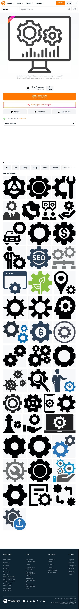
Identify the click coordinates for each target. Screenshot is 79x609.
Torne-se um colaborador (51, 571)
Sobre (49, 567)
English (69, 560)
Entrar (69, 3)
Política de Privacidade (67, 602)
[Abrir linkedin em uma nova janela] (30, 601)
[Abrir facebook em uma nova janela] (24, 601)
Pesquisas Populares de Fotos (30, 580)
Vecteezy (6, 563)
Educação (6, 571)
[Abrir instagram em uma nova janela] (27, 601)
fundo (7, 168)
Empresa (6, 568)
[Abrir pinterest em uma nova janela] (34, 601)
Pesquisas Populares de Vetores (30, 573)
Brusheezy (6, 560)
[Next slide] (71, 167)
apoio (45, 168)
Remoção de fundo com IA (8, 585)
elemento (55, 168)
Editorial (39, 3)
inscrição (25, 168)
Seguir (50, 89)
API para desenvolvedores (9, 575)
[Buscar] (69, 9)
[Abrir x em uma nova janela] (40, 601)
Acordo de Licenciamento (31, 560)
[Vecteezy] (3, 3)
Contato (50, 564)
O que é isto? (22, 118)
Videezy (6, 566)
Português (70, 566)
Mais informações (10, 123)
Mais (68, 574)
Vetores (9, 3)
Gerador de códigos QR (7, 589)
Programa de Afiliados (30, 568)
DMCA (28, 564)
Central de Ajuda (50, 560)
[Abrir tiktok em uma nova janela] (37, 601)
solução (35, 168)
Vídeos (28, 3)
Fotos (19, 3)
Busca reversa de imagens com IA (9, 580)
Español (70, 563)
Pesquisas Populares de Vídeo (30, 586)
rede (15, 168)
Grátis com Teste (39, 97)
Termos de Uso (54, 602)
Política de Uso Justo (66, 604)
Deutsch (70, 568)
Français (70, 571)
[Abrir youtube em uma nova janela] (44, 601)
